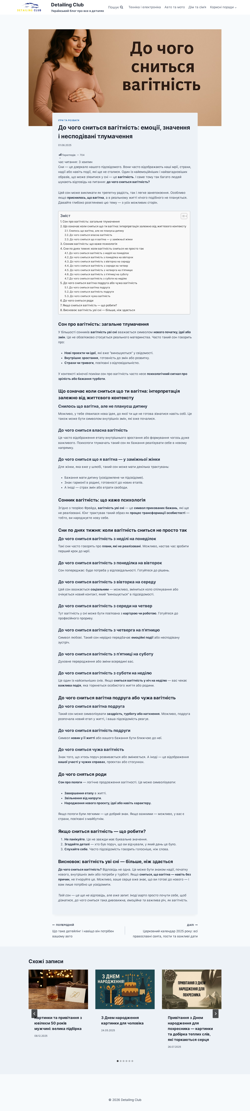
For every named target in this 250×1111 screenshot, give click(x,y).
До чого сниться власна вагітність (91, 234)
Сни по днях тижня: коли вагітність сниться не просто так (103, 248)
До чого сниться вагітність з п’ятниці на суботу (99, 274)
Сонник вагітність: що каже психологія (90, 244)
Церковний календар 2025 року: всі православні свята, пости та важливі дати (165, 930)
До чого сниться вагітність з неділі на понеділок (99, 253)
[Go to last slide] (34, 1013)
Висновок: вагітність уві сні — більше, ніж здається (99, 310)
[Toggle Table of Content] (182, 216)
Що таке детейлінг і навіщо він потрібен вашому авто (83, 930)
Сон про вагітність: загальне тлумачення (91, 221)
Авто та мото (175, 7)
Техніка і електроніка (144, 7)
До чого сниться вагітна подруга (89, 287)
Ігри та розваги (68, 120)
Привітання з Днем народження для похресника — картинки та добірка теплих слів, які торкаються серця (190, 1028)
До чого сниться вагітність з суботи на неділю (98, 278)
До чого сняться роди (78, 300)
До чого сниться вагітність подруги (92, 291)
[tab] (118, 1061)
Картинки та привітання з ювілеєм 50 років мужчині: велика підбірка (58, 1023)
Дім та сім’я (197, 7)
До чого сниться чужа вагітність (90, 296)
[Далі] (216, 1013)
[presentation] (58, 989)
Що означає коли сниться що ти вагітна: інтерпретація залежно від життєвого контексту (124, 226)
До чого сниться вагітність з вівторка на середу (100, 261)
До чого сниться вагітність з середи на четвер (99, 265)
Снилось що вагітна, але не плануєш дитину (96, 230)
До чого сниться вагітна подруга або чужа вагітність (100, 283)
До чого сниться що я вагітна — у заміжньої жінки (101, 239)
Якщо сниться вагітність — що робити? (90, 305)
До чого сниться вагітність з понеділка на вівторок (101, 257)
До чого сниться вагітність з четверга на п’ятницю (101, 270)
